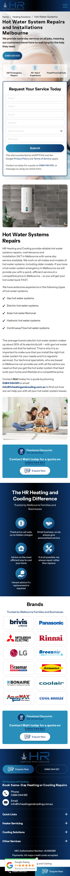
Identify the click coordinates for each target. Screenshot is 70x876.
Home (5, 17)
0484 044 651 (12, 55)
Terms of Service (42, 158)
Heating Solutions (22, 17)
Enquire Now (38, 470)
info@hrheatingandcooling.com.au (32, 804)
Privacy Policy (21, 158)
